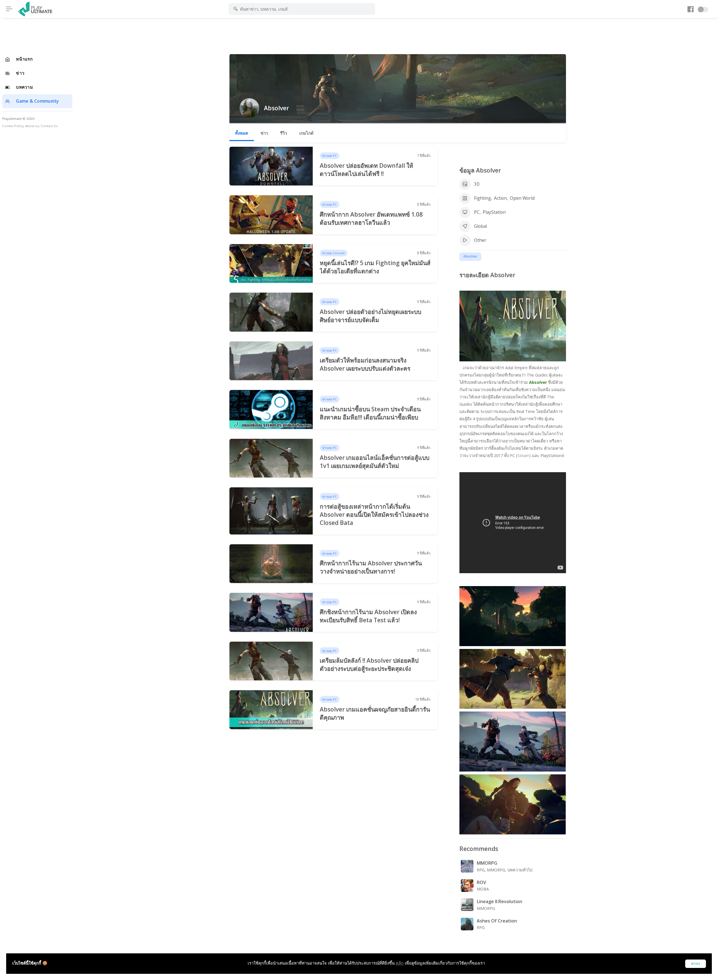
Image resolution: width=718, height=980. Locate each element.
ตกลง (695, 963)
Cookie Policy (13, 126)
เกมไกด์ (306, 133)
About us (32, 126)
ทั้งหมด (241, 133)
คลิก (400, 963)
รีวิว (283, 133)
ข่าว (264, 133)
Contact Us (49, 126)
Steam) (524, 455)
